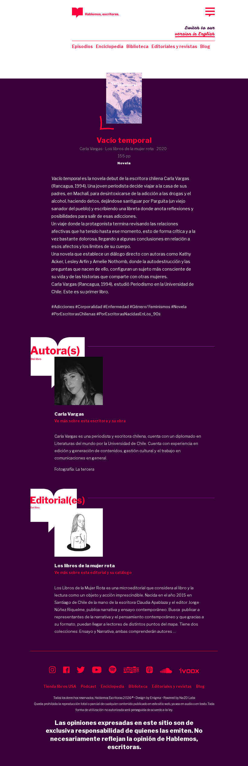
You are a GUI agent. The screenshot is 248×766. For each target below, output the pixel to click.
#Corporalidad (88, 306)
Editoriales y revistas (174, 46)
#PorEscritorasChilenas (73, 313)
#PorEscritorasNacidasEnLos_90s (128, 313)
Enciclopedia (109, 46)
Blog (205, 46)
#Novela (179, 306)
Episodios (82, 46)
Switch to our (195, 31)
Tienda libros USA (59, 686)
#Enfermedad (116, 306)
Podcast (88, 686)
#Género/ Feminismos (150, 306)
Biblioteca (137, 46)
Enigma (155, 698)
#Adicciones (62, 306)
